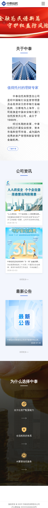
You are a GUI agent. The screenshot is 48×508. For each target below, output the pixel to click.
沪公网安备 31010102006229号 (24, 507)
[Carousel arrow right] (44, 22)
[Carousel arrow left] (4, 22)
